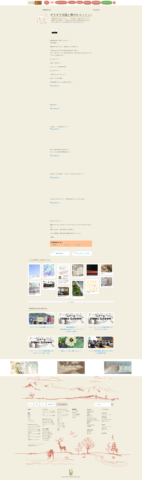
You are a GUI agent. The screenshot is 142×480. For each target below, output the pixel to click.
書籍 (58, 430)
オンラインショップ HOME (63, 411)
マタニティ (59, 419)
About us (87, 2)
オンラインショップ (106, 2)
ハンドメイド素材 (61, 426)
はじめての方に (46, 430)
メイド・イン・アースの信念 (49, 411)
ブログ (29, 419)
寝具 (58, 420)
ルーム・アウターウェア (62, 415)
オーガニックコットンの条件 (34, 429)
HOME (29, 409)
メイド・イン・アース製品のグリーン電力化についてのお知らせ (34, 277)
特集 (52, 2)
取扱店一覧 (89, 415)
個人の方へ (89, 433)
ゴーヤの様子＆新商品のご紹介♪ (77, 297)
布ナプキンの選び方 (47, 437)
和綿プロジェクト (105, 421)
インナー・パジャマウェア (63, 414)
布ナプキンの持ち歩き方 (48, 433)
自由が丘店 (104, 416)
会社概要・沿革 (90, 411)
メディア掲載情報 (76, 414)
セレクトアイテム (61, 425)
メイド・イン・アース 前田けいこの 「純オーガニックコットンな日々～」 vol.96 (63, 282)
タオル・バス (60, 422)
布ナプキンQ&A (46, 438)
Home (46, 2)
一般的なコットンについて (33, 439)
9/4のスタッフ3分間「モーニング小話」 (92, 292)
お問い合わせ (96, 2)
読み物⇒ (54, 244)
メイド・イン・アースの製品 (49, 415)
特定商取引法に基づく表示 (33, 445)
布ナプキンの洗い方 (47, 435)
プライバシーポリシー (32, 444)
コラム (29, 417)
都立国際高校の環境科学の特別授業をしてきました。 (63, 296)
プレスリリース (75, 415)
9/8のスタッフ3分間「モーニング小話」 (48, 276)
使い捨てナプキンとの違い (48, 422)
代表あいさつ (90, 412)
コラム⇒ (66, 244)
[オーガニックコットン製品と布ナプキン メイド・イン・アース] (35, 3)
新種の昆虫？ (60, 253)
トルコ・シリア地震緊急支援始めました (106, 273)
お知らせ (74, 412)
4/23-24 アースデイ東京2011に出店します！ (48, 288)
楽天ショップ (104, 429)
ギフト (58, 428)
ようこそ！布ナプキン (106, 419)
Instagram (104, 433)
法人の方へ (89, 431)
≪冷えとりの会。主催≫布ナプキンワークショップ (77, 276)
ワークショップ (90, 417)
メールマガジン (31, 421)
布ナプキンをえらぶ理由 (48, 420)
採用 (88, 423)
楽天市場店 (104, 417)
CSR (29, 416)
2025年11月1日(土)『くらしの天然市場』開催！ (34, 294)
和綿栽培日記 (47, 10)
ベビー (58, 417)
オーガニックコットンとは (61, 2)
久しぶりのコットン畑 (82, 253)
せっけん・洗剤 (60, 423)
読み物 (29, 414)
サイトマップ (40, 444)
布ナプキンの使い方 (47, 432)
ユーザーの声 (45, 440)
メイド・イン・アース (106, 414)
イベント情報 (75, 411)
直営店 (88, 414)
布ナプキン (79, 2)
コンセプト (71, 2)
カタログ (74, 417)
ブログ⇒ (78, 244)
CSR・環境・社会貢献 (92, 419)
